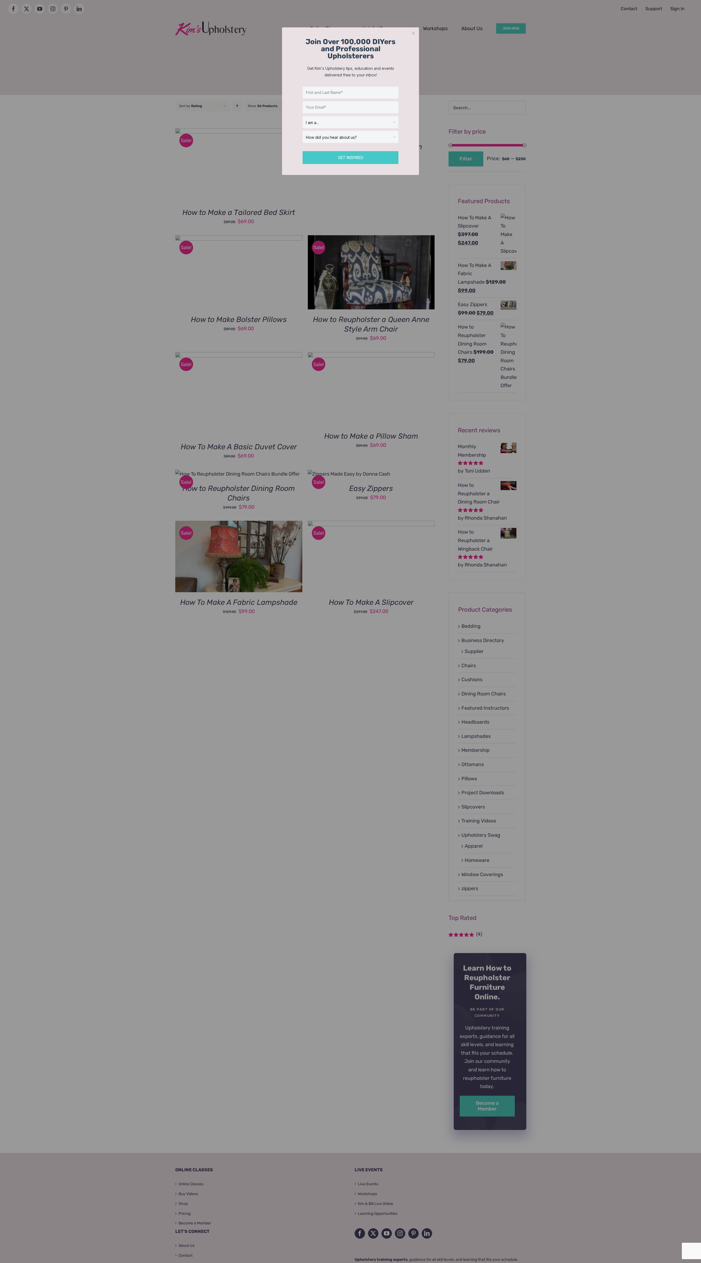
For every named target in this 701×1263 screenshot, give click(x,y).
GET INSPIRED (350, 157)
